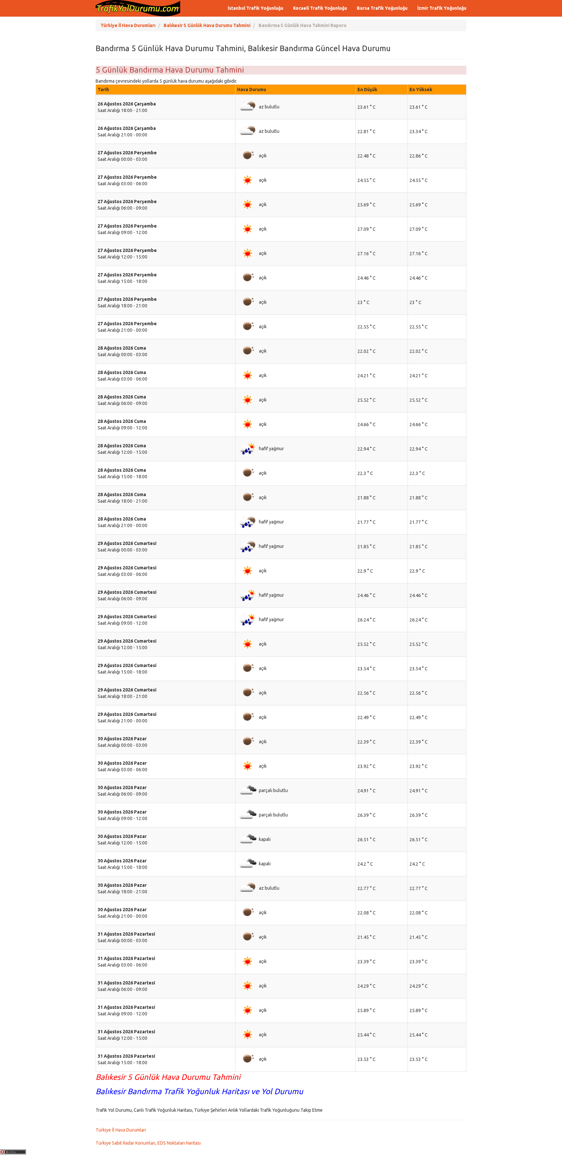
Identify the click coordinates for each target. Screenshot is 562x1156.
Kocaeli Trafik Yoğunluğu (320, 8)
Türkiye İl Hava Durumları (121, 1130)
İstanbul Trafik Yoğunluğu (255, 8)
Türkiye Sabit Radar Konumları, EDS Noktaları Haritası (148, 1143)
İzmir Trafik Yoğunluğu (441, 8)
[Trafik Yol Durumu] (138, 8)
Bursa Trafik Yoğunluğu (382, 8)
